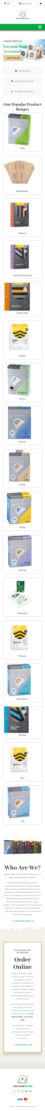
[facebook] (14, 1091)
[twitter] (18, 1091)
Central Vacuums (22, 275)
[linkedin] (31, 1091)
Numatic (22, 613)
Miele (22, 527)
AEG (22, 148)
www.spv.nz (22, 1038)
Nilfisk (22, 570)
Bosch (22, 233)
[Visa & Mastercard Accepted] (22, 1097)
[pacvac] (22, 1076)
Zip (22, 820)
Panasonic (22, 698)
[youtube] (27, 1091)
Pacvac (23, 655)
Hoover (22, 441)
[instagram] (22, 1091)
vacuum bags (19, 976)
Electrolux (22, 312)
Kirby (22, 484)
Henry (22, 398)
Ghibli (22, 355)
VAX (22, 777)
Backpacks (22, 191)
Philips (22, 735)
